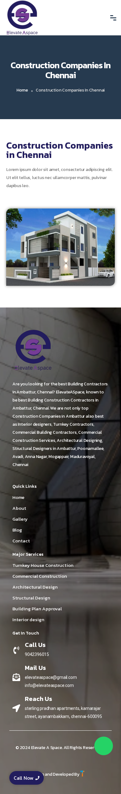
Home (22, 90)
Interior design (28, 619)
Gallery (20, 519)
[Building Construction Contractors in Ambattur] (33, 350)
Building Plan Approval (37, 608)
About (19, 508)
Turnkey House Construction (43, 565)
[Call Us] (16, 650)
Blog (17, 529)
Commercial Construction (39, 576)
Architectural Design (35, 586)
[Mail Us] (16, 677)
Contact (21, 540)
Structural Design (31, 597)
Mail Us (35, 667)
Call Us (35, 644)
